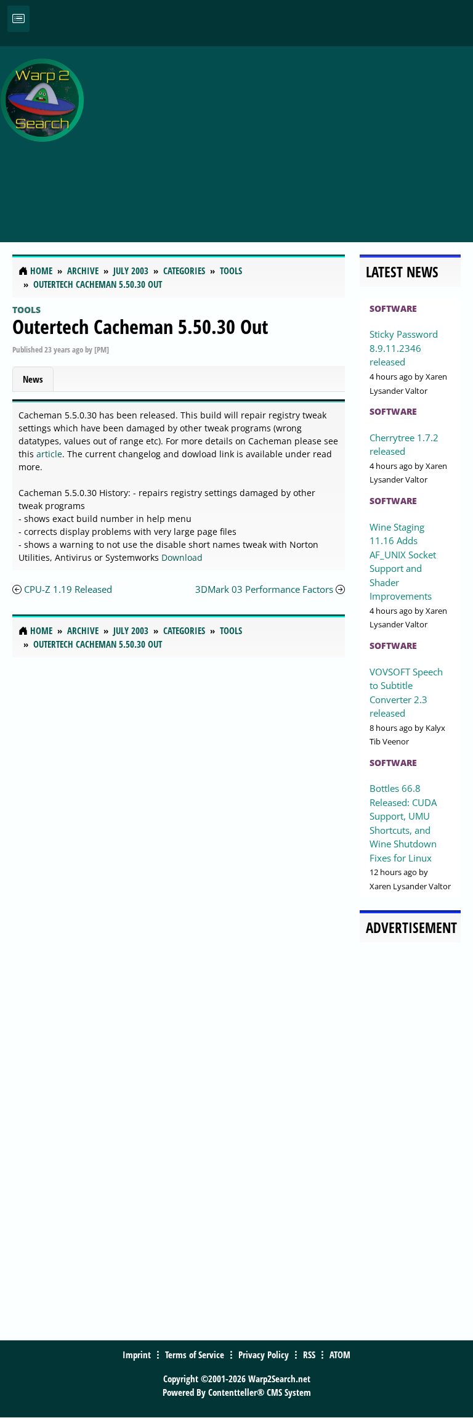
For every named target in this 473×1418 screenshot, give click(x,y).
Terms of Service (194, 1354)
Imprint (137, 1354)
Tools (26, 310)
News (33, 379)
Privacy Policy (263, 1354)
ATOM (339, 1354)
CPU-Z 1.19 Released (68, 589)
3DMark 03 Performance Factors (264, 589)
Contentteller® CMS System (259, 1392)
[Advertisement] (281, 137)
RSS (309, 1354)
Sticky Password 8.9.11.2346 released (404, 348)
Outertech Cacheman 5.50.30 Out (140, 326)
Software (393, 308)
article (49, 454)
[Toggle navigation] (18, 19)
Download (182, 557)
